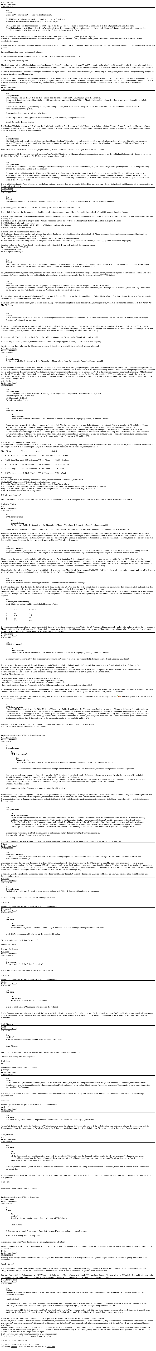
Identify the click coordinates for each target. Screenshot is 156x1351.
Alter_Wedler (6, 381)
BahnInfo (51, 1347)
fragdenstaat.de (7, 1264)
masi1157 (5, 982)
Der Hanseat (6, 909)
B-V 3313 (5, 879)
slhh (2, 506)
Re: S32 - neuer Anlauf (8, 4)
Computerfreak (7, 2)
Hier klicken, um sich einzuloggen (14, 1340)
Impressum (5, 1344)
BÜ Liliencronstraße (9, 349)
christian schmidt (7, 1199)
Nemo (3, 1027)
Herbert (4, 1251)
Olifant (4, 85)
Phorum (14, 1347)
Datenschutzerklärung (19, 1344)
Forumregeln (34, 1344)
